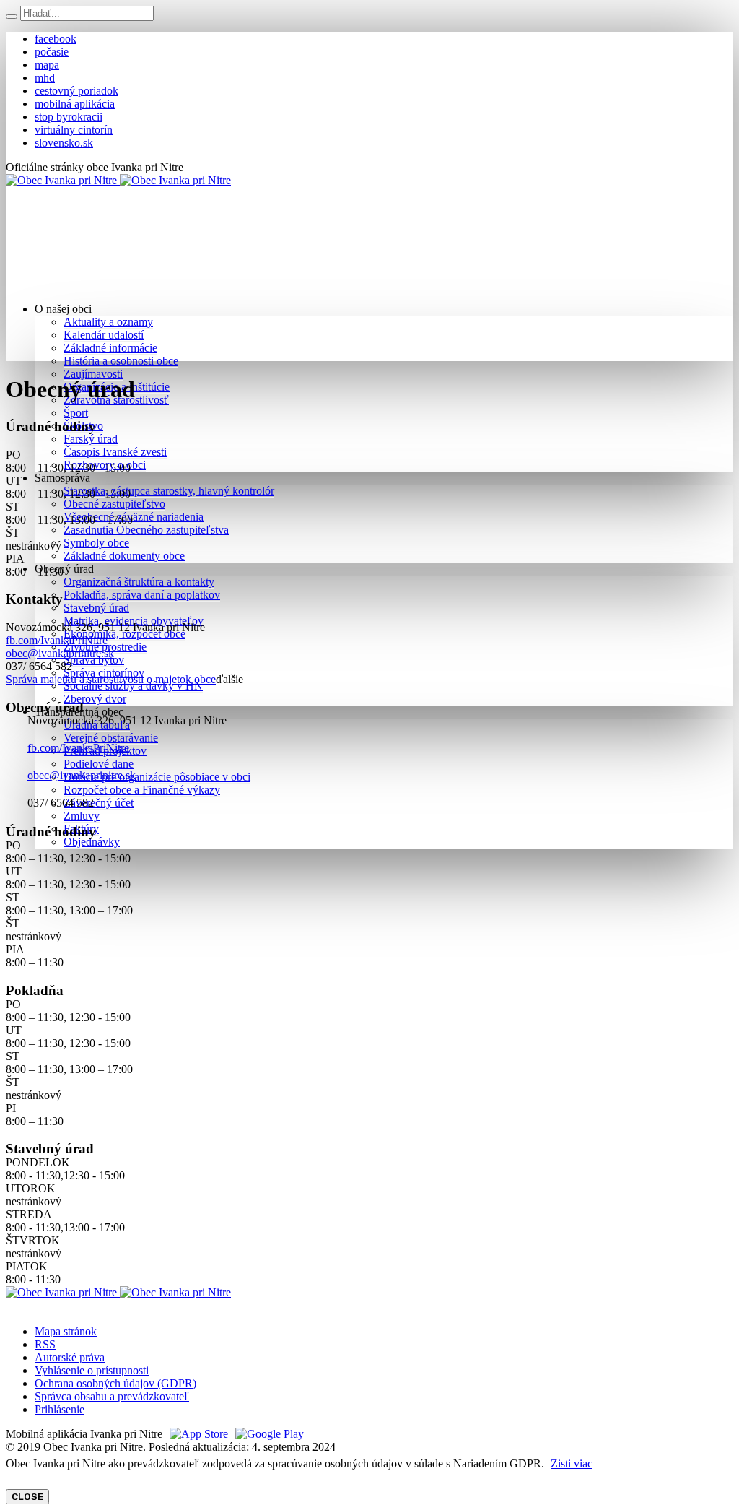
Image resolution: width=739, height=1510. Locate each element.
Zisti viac (571, 1463)
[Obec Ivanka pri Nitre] (118, 180)
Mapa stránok (66, 1331)
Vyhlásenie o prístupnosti (92, 1370)
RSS (45, 1344)
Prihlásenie (59, 1409)
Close (27, 1496)
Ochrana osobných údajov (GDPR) (115, 1383)
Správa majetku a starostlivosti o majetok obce (111, 679)
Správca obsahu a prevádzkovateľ (112, 1396)
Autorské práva (70, 1357)
